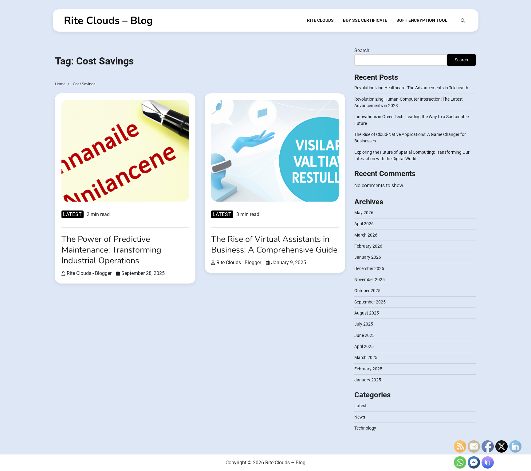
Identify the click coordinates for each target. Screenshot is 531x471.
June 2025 (364, 335)
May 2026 (363, 212)
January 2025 (367, 379)
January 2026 (367, 257)
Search (361, 50)
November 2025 (369, 279)
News (359, 417)
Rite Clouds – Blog (108, 21)
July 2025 (363, 324)
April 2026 (364, 223)
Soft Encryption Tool (421, 20)
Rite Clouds (320, 20)
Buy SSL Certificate (365, 20)
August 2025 (366, 313)
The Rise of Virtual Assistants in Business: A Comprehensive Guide (274, 245)
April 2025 (364, 346)
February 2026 (368, 246)
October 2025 (367, 290)
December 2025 (369, 268)
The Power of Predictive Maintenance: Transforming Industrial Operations (111, 250)
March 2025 (365, 357)
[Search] (462, 20)
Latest (72, 214)
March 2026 (365, 235)
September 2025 (370, 301)
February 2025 (368, 368)
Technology (365, 428)
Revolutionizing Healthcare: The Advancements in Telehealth (411, 87)
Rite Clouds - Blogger (89, 273)
